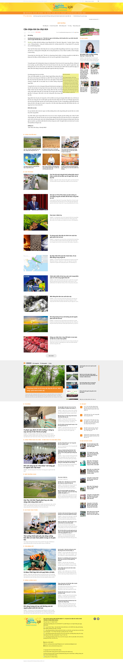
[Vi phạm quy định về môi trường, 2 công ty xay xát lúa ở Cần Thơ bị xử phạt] (40, 417)
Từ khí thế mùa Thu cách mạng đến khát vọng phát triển (64, 16)
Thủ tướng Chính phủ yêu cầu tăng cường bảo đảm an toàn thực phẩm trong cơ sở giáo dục (69, 150)
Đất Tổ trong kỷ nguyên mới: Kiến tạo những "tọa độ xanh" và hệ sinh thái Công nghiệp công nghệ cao (67, 492)
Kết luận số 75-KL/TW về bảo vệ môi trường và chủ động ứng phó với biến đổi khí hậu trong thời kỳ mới (64, 196)
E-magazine (36, 363)
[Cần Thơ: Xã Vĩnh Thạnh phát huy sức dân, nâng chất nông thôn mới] (32, 142)
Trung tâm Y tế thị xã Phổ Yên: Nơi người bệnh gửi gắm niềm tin (92, 479)
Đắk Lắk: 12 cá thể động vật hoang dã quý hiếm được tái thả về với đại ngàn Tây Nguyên (67, 559)
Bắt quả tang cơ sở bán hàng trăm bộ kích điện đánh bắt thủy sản (67, 416)
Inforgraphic (44, 363)
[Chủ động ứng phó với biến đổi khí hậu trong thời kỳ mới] (32, 159)
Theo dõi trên (64, 32)
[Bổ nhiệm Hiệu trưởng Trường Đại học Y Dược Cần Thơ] (89, 46)
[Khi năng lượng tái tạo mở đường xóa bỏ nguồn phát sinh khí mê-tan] (36, 324)
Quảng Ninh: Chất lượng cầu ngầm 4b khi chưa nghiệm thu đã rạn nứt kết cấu (91, 436)
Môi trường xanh (62, 25)
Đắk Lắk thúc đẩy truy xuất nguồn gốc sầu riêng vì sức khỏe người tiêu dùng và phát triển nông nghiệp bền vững (67, 531)
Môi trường (40, 13)
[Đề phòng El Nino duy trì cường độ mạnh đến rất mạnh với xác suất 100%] (51, 142)
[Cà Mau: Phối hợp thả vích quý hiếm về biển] (40, 559)
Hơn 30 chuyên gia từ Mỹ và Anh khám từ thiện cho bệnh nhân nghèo (93, 445)
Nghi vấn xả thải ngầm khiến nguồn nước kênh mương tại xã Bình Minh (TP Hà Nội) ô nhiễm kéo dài (88, 375)
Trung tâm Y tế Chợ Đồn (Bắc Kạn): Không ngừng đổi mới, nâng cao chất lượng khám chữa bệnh (92, 505)
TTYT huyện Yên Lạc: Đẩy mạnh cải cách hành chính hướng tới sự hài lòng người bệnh (92, 454)
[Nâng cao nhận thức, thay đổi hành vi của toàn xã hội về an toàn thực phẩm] (36, 344)
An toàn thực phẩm (54, 25)
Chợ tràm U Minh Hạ (56, 215)
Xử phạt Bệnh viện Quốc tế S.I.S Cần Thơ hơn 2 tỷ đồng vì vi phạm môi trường (67, 407)
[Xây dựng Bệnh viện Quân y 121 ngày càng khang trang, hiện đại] (95, 66)
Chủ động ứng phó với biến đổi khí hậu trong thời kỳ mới (31, 167)
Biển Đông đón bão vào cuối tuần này (60, 296)
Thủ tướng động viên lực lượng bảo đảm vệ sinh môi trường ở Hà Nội (88, 383)
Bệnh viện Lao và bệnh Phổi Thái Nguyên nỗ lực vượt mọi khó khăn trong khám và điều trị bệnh (93, 471)
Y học (45, 13)
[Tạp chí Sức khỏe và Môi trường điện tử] (61, 7)
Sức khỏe (35, 13)
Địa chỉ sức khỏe (86, 441)
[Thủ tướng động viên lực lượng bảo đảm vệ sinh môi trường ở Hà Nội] (72, 385)
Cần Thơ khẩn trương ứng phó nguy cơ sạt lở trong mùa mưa (67, 425)
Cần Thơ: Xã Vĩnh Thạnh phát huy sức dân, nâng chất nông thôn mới (32, 150)
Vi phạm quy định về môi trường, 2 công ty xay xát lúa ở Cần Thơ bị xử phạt (39, 431)
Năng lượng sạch (76, 25)
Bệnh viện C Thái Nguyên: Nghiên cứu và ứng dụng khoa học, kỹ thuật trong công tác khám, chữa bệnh (93, 462)
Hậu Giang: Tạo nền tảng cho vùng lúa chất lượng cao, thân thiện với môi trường (67, 462)
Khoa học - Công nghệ (61, 13)
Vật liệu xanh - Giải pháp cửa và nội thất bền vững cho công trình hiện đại (67, 482)
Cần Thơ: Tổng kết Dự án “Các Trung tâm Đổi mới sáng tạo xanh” (67, 443)
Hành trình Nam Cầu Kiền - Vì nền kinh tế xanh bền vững (43, 439)
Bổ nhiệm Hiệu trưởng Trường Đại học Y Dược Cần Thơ (89, 55)
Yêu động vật (45, 25)
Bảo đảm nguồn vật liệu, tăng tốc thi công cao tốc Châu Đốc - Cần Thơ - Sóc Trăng (91, 429)
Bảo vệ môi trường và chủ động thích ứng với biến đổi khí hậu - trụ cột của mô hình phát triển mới (51, 168)
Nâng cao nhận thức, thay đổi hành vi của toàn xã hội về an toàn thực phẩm (63, 337)
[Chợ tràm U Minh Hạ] (36, 222)
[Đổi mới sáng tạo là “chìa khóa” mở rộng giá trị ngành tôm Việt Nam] (40, 453)
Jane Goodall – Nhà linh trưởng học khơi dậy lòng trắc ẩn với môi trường (67, 550)
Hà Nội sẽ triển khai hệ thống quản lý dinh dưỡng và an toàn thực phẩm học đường (70, 168)
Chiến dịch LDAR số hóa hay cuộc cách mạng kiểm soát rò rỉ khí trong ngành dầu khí (64, 276)
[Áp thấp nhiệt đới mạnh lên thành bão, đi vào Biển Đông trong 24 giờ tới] (36, 263)
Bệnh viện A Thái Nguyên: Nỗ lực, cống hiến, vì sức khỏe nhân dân (92, 487)
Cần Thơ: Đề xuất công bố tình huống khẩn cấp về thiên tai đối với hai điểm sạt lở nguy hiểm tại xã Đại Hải (64, 176)
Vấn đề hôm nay (28, 13)
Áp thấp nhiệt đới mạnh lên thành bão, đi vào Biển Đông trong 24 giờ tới (63, 256)
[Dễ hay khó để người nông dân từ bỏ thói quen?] (72, 393)
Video (50, 363)
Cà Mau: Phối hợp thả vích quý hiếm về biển (39, 572)
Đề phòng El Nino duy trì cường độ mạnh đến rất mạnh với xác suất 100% (51, 150)
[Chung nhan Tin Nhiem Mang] (50, 656)
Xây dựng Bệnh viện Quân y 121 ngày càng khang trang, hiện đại (94, 71)
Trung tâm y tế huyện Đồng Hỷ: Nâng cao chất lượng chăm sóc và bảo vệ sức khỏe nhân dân (93, 496)
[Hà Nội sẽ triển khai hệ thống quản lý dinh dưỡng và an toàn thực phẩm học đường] (70, 159)
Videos (84, 13)
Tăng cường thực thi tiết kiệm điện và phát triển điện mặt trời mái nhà (67, 584)
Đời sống (49, 13)
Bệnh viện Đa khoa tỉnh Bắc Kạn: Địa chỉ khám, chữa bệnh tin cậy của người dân (93, 513)
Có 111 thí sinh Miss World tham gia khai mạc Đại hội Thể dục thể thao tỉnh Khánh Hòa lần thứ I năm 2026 (91, 408)
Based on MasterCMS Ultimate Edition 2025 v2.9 (34, 661)
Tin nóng (70, 25)
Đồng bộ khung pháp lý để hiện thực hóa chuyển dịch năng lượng (67, 601)
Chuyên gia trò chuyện (72, 13)
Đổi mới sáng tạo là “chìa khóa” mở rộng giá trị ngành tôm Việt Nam (39, 467)
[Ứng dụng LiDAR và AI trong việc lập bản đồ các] (44, 376)
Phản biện (80, 13)
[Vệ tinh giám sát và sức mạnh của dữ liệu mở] (72, 368)
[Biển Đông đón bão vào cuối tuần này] (36, 304)
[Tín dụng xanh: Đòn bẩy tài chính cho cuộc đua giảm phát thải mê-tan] (36, 243)
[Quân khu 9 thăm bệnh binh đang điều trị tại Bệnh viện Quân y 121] (84, 84)
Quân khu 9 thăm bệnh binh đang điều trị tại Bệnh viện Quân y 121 (84, 89)
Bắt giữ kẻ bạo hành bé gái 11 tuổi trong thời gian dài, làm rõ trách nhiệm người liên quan (95, 90)
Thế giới (53, 13)
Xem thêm (51, 355)
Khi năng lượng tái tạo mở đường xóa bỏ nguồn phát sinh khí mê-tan (38, 607)
